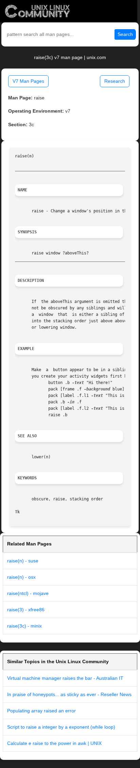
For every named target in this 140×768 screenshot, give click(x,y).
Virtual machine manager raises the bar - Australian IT (65, 678)
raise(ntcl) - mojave (28, 593)
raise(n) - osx (21, 577)
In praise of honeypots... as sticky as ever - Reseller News (69, 694)
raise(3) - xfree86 (26, 609)
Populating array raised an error (41, 710)
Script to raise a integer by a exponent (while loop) (61, 727)
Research (114, 81)
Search (125, 34)
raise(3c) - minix (24, 626)
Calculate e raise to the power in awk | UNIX (54, 743)
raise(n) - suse (22, 560)
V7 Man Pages (28, 81)
